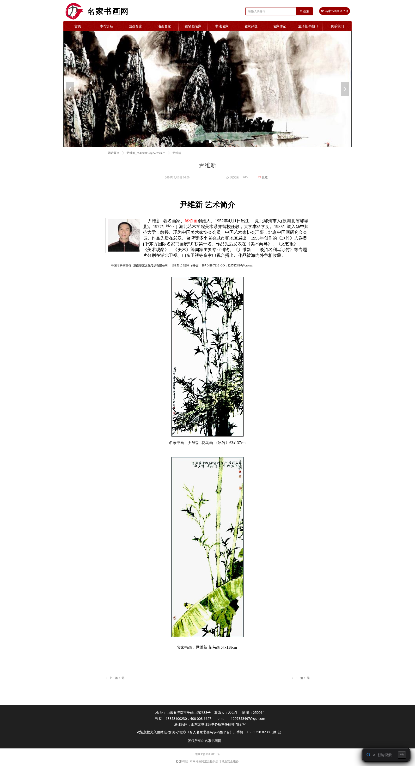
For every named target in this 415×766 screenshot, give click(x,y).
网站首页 (113, 153)
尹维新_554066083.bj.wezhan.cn (146, 153)
